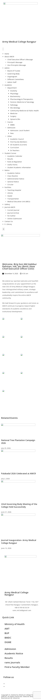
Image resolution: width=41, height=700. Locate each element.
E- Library (8, 224)
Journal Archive (13, 213)
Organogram (12, 76)
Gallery (7, 204)
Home (7, 54)
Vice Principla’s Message (16, 65)
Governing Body (13, 74)
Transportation (13, 199)
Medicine (13, 113)
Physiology (14, 94)
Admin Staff (11, 82)
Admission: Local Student (19, 130)
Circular (10, 184)
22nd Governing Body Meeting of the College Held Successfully (19, 505)
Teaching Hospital (14, 190)
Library (10, 193)
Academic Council (17, 139)
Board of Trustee (13, 71)
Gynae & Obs (15, 119)
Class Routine (12, 176)
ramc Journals (12, 662)
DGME (8, 642)
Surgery (13, 116)
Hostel (9, 196)
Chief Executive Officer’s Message (20, 59)
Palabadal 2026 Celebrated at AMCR (18, 473)
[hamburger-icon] (3, 49)
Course (10, 122)
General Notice (13, 182)
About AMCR (9, 57)
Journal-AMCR (10, 207)
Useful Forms (12, 165)
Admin (7, 68)
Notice (7, 170)
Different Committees (15, 79)
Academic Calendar (14, 156)
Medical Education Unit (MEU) (18, 201)
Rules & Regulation (14, 162)
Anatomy (13, 91)
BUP (7, 633)
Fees (12, 133)
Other (9, 136)
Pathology (14, 105)
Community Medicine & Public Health (24, 111)
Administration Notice (15, 179)
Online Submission (14, 219)
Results (10, 159)
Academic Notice (13, 173)
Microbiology (15, 108)
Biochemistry (15, 96)
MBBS (12, 125)
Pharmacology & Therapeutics (21, 99)
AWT (7, 628)
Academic (8, 85)
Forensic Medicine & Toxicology (22, 102)
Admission (11, 128)
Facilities (8, 187)
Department (12, 88)
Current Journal (13, 210)
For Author (11, 216)
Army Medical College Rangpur (19, 41)
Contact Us (9, 221)
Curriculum (14, 147)
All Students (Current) (18, 145)
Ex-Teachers (14, 150)
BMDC (8, 637)
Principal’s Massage (14, 62)
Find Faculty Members (18, 142)
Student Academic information (19, 167)
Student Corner (10, 153)
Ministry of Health (15, 624)
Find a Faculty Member (17, 667)
